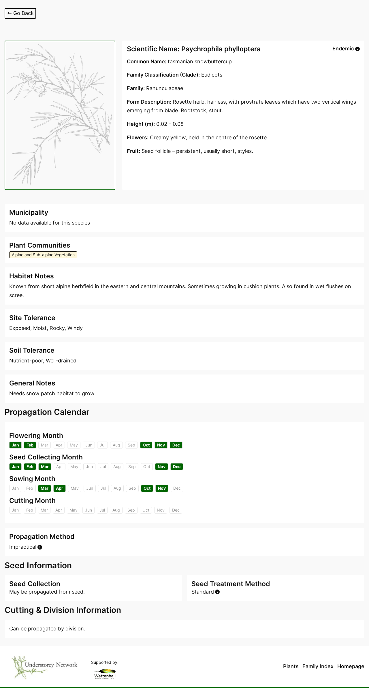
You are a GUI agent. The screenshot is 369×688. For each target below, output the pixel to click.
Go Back (23, 13)
